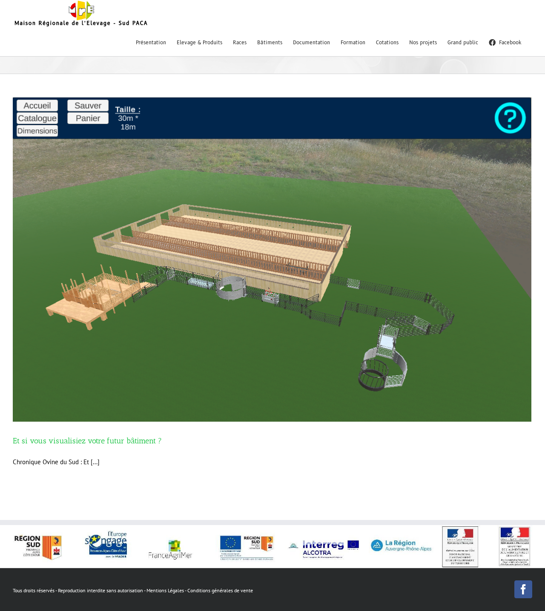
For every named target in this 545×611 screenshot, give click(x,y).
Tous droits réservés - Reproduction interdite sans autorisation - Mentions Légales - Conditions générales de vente (133, 590)
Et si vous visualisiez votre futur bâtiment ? (87, 440)
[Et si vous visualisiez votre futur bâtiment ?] (272, 260)
